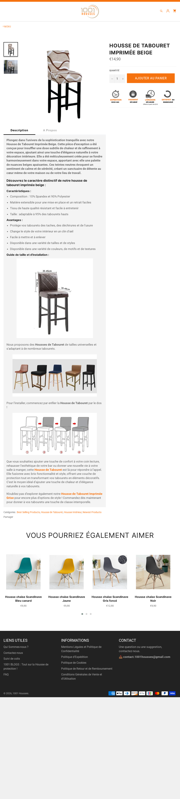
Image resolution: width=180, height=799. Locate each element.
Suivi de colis (12, 658)
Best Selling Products (28, 512)
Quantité (114, 70)
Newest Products (92, 512)
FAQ (6, 674)
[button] (82, 614)
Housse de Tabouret (52, 512)
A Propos (50, 130)
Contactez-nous (13, 653)
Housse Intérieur (73, 512)
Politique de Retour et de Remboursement (86, 668)
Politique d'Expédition (74, 657)
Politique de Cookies (73, 662)
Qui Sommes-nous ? (16, 647)
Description (19, 130)
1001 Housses (20, 693)
